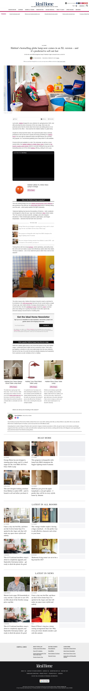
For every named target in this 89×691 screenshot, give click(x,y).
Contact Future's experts (34, 671)
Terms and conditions (32, 673)
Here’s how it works (61, 61)
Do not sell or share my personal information (45, 676)
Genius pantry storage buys (69, 14)
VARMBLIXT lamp (31, 307)
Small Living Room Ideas (39, 648)
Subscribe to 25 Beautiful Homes (70, 656)
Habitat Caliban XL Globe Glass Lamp (32, 144)
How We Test (64, 671)
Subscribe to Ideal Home (70, 648)
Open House (70, 9)
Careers (60, 673)
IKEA (44, 307)
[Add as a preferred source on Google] (44, 681)
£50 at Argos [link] (31, 190)
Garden (20, 9)
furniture (31, 247)
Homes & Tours (29, 9)
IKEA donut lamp (27, 303)
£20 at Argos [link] (53, 386)
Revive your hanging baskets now (32, 14)
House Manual (50, 9)
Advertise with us (55, 671)
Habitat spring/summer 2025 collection (41, 203)
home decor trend (36, 205)
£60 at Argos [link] (33, 386)
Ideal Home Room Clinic (70, 653)
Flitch (43, 213)
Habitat (21, 123)
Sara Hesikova (38, 58)
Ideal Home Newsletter (69, 651)
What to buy (60, 9)
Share (16, 119)
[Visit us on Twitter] (79, 3)
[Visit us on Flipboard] (85, 3)
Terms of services (30, 329)
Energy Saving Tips (38, 657)
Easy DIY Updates (37, 651)
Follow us (44, 119)
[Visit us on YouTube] (87, 3)
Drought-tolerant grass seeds (51, 14)
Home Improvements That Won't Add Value (39, 654)
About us (23, 671)
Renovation (39, 9)
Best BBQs (51, 651)
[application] (33, 166)
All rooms (44, 45)
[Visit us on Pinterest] (83, 3)
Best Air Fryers (52, 656)
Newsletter (52, 119)
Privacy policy (44, 673)
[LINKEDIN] (18, 418)
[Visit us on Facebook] (77, 3)
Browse (78, 9)
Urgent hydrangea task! (15, 14)
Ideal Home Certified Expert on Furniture (18, 423)
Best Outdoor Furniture (54, 653)
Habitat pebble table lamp (15, 395)
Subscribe (82, 5)
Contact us (46, 671)
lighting (33, 148)
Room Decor (12, 9)
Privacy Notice (17, 330)
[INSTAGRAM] (16, 418)
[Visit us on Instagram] (81, 3)
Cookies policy (53, 673)
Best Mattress (51, 648)
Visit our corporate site (61, 686)
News (58, 58)
